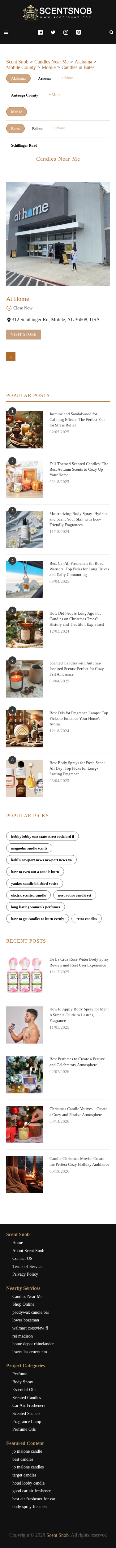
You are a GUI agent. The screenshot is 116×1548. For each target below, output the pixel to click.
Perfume (19, 1374)
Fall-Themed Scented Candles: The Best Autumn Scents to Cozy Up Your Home (78, 469)
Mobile (49, 67)
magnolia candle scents (29, 848)
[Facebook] (40, 32)
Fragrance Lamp (26, 1421)
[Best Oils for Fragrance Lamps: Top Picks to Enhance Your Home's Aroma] (24, 728)
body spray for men (29, 1506)
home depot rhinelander (33, 1344)
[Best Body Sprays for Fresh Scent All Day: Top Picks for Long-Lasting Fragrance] (24, 778)
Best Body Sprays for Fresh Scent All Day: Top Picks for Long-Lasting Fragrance (77, 768)
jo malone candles (28, 1467)
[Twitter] (53, 32)
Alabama (83, 61)
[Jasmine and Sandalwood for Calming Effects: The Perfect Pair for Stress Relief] (24, 429)
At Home (17, 298)
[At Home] (58, 234)
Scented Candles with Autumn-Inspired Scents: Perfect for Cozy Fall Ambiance (76, 669)
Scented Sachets (26, 1413)
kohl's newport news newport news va (41, 860)
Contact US (22, 1258)
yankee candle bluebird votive (34, 883)
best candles (22, 1459)
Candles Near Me (51, 61)
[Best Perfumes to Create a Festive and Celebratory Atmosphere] (24, 1074)
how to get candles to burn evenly (37, 919)
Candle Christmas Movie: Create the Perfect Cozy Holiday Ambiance (79, 1161)
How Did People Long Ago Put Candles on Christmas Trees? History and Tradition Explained (76, 619)
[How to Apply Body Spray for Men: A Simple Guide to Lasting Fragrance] (24, 1025)
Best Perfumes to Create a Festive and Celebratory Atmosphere (77, 1062)
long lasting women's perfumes (35, 907)
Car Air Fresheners (28, 1405)
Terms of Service (27, 1266)
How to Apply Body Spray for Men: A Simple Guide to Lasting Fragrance (79, 1015)
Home (17, 1242)
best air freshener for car (33, 1499)
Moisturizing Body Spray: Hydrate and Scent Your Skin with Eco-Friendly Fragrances (78, 519)
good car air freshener (31, 1491)
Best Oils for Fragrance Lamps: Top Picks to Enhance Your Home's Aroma (78, 718)
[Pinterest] (78, 32)
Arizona (44, 78)
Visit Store (24, 334)
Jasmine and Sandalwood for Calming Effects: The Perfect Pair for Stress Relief (77, 419)
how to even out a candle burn (35, 872)
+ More (67, 78)
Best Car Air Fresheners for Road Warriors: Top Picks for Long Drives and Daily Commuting (79, 569)
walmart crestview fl (30, 1328)
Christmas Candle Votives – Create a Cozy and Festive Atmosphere (78, 1111)
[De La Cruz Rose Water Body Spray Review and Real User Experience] (24, 975)
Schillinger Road (24, 145)
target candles (24, 1475)
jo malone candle (27, 1451)
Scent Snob (17, 61)
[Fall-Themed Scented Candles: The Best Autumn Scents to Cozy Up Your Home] (24, 479)
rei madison (22, 1336)
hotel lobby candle (28, 1483)
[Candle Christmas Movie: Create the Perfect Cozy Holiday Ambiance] (24, 1174)
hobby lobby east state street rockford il (42, 836)
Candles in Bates (78, 67)
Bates (15, 129)
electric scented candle (28, 895)
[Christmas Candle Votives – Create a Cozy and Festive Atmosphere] (24, 1124)
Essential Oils (24, 1389)
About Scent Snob (28, 1250)
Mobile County (21, 67)
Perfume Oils (24, 1429)
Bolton (37, 129)
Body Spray (22, 1382)
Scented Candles (26, 1397)
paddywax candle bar (30, 1312)
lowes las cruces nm (29, 1352)
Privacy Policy (25, 1274)
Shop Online (23, 1304)
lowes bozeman (25, 1320)
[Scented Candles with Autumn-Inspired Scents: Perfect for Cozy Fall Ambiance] (24, 679)
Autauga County (24, 95)
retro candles (86, 919)
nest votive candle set (74, 895)
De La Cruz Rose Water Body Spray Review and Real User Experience (79, 962)
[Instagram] (66, 32)
